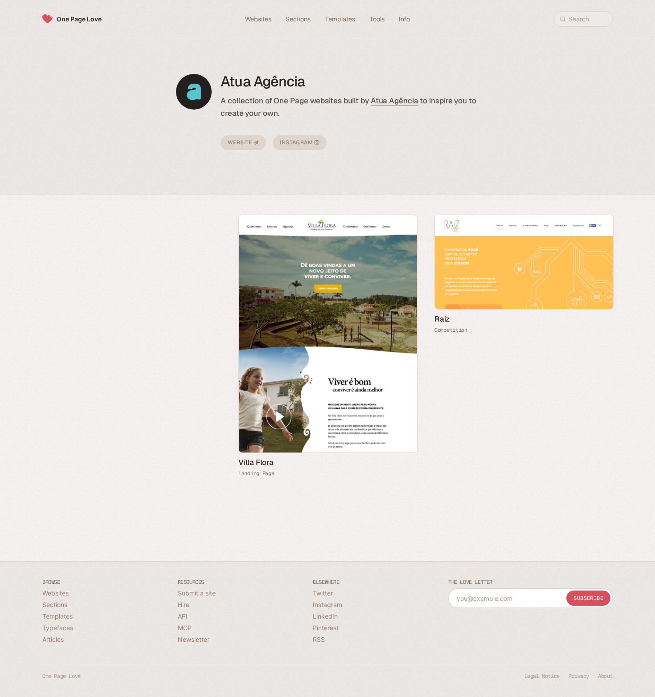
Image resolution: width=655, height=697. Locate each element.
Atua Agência (394, 101)
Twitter (323, 593)
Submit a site (197, 593)
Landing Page (256, 473)
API (183, 616)
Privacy (579, 676)
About (605, 676)
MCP (185, 628)
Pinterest (326, 628)
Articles (53, 639)
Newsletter (193, 639)
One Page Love (79, 19)
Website (241, 142)
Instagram (297, 142)
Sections (54, 604)
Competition (450, 330)
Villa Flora (256, 462)
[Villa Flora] (327, 334)
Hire (183, 604)
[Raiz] (523, 262)
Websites (55, 593)
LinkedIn (325, 616)
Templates (57, 616)
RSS (319, 639)
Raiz (442, 319)
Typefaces (57, 628)
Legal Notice (542, 676)
